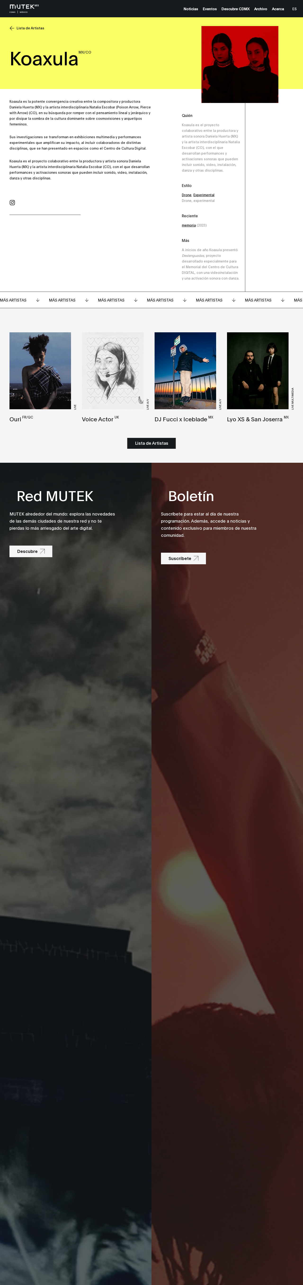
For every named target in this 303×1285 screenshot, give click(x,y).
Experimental (203, 194)
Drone (187, 194)
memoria (189, 225)
